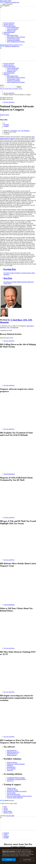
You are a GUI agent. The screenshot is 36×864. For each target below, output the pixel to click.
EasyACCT (10, 781)
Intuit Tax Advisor (12, 762)
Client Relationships (9, 32)
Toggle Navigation (7, 4)
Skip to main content (5, 0)
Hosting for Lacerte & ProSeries (16, 764)
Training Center (11, 788)
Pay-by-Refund (11, 768)
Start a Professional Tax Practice (16, 41)
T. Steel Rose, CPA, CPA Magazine (19, 130)
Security (5, 809)
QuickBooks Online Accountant (16, 777)
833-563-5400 (10, 815)
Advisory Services (8, 24)
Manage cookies (7, 812)
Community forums (12, 789)
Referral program (11, 755)
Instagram (6, 836)
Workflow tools (11, 30)
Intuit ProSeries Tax (12, 753)
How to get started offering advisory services (19, 796)
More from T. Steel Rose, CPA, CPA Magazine (17, 326)
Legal (5, 806)
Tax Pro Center (11, 793)
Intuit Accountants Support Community (9, 44)
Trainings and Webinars (13, 40)
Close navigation (4, 5)
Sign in (20, 44)
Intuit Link (10, 770)
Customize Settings (27, 859)
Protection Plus (11, 767)
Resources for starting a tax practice (17, 791)
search (1, 85)
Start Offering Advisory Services (16, 37)
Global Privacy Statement (8, 851)
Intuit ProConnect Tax (13, 752)
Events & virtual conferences (15, 797)
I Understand (9, 859)
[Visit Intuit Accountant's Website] (12, 2)
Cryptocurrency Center (13, 38)
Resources (6, 34)
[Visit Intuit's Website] (2, 2)
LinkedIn (6, 837)
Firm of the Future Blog (13, 794)
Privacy (5, 808)
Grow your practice (12, 29)
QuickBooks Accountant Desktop (16, 779)
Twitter (5, 834)
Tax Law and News (8, 23)
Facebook (6, 833)
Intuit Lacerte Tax (12, 750)
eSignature (10, 765)
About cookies (7, 811)
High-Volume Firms (12, 35)
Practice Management (9, 26)
